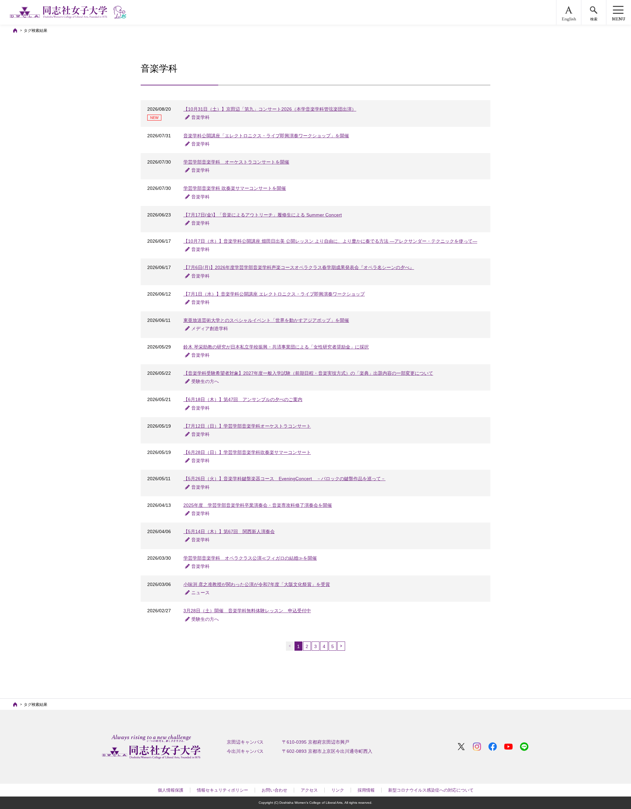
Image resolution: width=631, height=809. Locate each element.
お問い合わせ (274, 790)
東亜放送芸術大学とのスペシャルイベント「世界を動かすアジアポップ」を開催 (266, 320)
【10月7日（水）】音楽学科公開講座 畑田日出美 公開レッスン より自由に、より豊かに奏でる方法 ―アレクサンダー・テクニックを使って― (330, 241)
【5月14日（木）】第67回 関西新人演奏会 (229, 531)
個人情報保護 (170, 790)
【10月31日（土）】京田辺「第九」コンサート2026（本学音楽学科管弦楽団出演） (269, 109)
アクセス (309, 790)
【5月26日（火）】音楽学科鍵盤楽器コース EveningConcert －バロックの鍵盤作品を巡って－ (284, 478)
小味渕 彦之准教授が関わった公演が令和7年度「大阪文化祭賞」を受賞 (256, 584)
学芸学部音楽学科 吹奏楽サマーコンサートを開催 (234, 188)
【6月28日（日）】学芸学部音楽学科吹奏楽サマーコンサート (247, 452)
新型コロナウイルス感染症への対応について (431, 790)
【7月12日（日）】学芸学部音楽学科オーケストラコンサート (247, 426)
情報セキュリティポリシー (222, 790)
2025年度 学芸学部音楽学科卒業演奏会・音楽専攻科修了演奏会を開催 (257, 505)
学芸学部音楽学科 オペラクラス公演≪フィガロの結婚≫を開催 (250, 558)
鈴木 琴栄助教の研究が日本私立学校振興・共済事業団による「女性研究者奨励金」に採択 (276, 346)
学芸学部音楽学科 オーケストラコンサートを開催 (236, 162)
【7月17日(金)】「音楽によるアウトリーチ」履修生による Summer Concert (262, 214)
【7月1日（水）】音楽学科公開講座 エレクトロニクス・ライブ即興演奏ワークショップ (274, 294)
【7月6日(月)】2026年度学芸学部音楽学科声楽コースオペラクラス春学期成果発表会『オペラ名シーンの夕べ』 (298, 267)
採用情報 (366, 790)
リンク (337, 790)
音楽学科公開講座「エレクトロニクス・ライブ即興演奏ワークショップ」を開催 (266, 135)
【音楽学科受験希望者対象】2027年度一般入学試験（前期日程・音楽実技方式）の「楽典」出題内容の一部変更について (308, 373)
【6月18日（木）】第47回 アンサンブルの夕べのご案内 (242, 399)
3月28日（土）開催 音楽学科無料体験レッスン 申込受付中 (247, 610)
